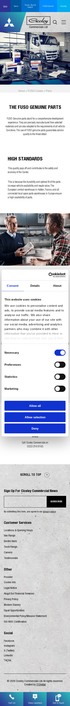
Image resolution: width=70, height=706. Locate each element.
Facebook (9, 641)
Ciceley (63, 6)
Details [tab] (35, 285)
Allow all (35, 405)
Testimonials (11, 558)
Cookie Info (10, 582)
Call (35, 436)
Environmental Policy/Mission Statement (25, 616)
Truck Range (10, 547)
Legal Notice (10, 588)
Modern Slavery (12, 605)
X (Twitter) (9, 651)
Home (21, 90)
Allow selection (35, 417)
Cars (5, 6)
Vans (16, 6)
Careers (8, 552)
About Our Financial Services (19, 594)
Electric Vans (10, 541)
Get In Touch (58, 703)
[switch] (60, 365)
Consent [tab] (12, 285)
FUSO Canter (48, 6)
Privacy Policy (11, 599)
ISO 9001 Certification (15, 622)
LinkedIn (8, 655)
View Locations (35, 703)
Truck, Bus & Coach (30, 6)
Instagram (9, 646)
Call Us (11, 703)
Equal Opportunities (14, 610)
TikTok (7, 660)
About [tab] (57, 285)
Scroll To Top (31, 475)
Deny (35, 428)
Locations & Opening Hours (18, 530)
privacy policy (49, 512)
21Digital (41, 684)
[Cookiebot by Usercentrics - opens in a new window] (49, 274)
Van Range (9, 535)
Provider (8, 577)
